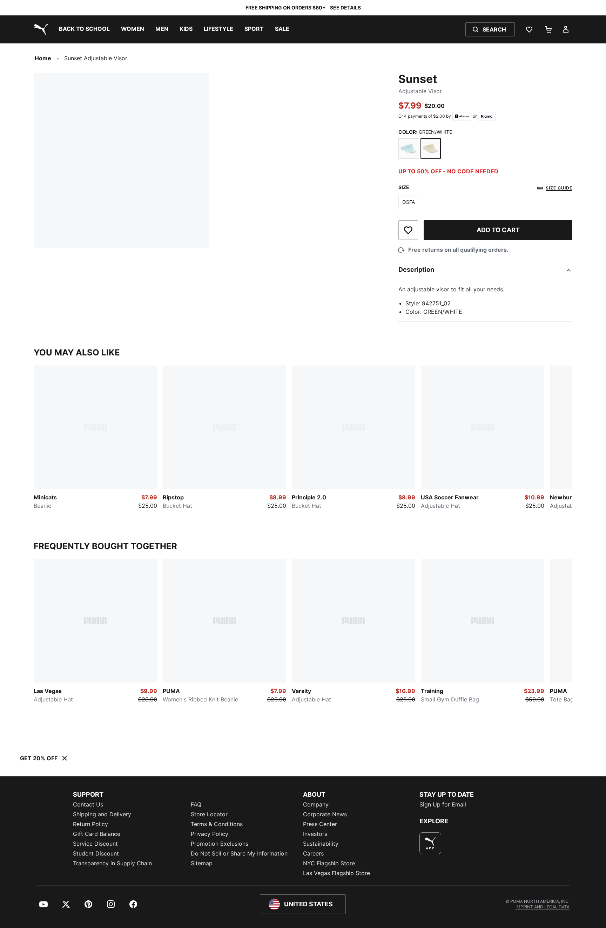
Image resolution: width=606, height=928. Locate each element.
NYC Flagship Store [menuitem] (329, 863)
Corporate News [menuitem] (325, 814)
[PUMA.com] (39, 29)
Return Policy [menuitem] (90, 823)
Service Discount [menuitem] (95, 843)
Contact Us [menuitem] (88, 804)
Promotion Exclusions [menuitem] (219, 843)
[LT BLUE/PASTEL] (408, 148)
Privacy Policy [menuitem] (209, 833)
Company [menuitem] (316, 804)
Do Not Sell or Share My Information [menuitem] (239, 853)
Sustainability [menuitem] (320, 843)
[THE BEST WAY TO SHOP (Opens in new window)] (430, 843)
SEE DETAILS (345, 8)
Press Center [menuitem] (320, 823)
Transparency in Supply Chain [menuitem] (112, 863)
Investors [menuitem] (315, 833)
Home (43, 58)
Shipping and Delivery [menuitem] (102, 814)
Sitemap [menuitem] (202, 863)
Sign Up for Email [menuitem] (442, 804)
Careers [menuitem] (313, 853)
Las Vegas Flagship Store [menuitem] (336, 873)
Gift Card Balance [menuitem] (96, 833)
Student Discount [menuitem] (96, 853)
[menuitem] (84, 29)
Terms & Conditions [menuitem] (217, 823)
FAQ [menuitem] (196, 804)
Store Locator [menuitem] (209, 814)
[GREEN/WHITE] (430, 148)
